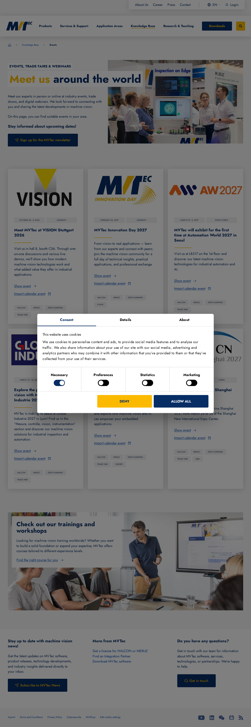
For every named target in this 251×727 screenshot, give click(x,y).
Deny (124, 401)
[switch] (103, 383)
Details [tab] (125, 319)
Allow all (181, 401)
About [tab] (184, 319)
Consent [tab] (67, 319)
